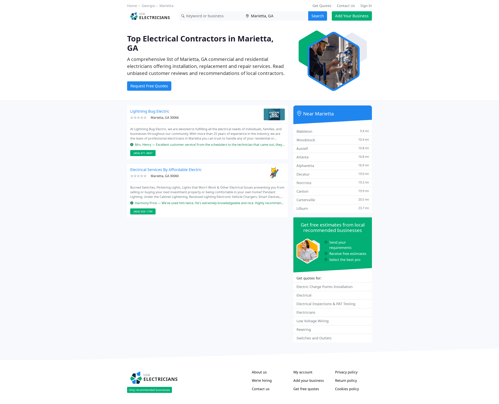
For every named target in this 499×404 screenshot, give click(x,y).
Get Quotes (321, 5)
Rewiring (303, 329)
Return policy (346, 380)
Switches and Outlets (314, 338)
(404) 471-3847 (143, 153)
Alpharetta (332, 165)
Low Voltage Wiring (312, 321)
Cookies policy (347, 388)
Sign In (366, 5)
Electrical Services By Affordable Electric (166, 169)
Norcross (332, 182)
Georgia (148, 5)
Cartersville (332, 199)
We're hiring (262, 380)
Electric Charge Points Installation (324, 286)
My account (302, 372)
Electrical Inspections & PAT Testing (325, 303)
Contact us (261, 388)
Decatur (332, 174)
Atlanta (332, 157)
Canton (332, 191)
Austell (332, 148)
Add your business (308, 380)
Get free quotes (306, 388)
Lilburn (332, 208)
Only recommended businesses (149, 390)
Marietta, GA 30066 (165, 117)
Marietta (166, 5)
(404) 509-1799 (143, 211)
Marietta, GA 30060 (165, 176)
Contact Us (346, 5)
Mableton (332, 131)
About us (259, 372)
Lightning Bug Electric (149, 111)
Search (317, 15)
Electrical (303, 295)
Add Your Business (352, 15)
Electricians (305, 312)
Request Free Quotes (149, 86)
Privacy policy (346, 372)
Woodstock (332, 139)
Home (132, 5)
